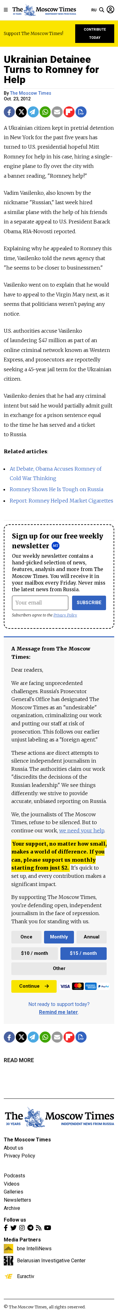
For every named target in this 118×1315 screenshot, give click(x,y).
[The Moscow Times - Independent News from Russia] (44, 10)
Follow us (15, 1220)
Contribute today (95, 33)
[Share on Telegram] (33, 111)
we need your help (81, 830)
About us (13, 1148)
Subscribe (89, 602)
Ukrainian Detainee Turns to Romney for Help (51, 69)
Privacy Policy (65, 615)
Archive (12, 1208)
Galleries (13, 1192)
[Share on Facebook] (9, 111)
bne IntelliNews (34, 1248)
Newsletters (17, 1200)
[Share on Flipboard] (69, 111)
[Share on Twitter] (21, 111)
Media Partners (22, 1240)
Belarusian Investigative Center (51, 1260)
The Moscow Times (27, 1140)
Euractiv (25, 1276)
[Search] (101, 10)
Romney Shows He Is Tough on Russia (56, 489)
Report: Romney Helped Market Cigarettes (61, 500)
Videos (12, 1184)
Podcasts (14, 1176)
